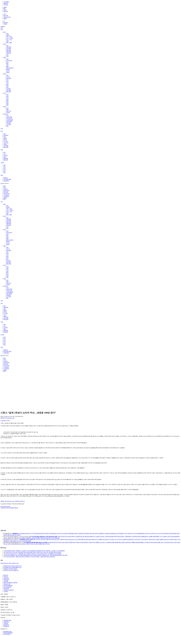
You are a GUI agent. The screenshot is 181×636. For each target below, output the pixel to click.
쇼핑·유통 (5, 145)
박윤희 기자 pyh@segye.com (7, 418)
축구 (4, 168)
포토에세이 (6, 180)
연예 (2, 149)
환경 (4, 186)
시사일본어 (6, 195)
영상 (2, 183)
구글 (4, 14)
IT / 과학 (5, 141)
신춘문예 (5, 623)
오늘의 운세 (6, 190)
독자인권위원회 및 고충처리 (10, 582)
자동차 (5, 144)
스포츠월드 (6, 1)
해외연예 (5, 159)
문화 (4, 73)
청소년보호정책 (7, 587)
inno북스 (5, 189)
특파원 (8, 69)
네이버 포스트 (6, 17)
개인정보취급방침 (7, 585)
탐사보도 (5, 22)
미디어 (8, 76)
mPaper (5, 7)
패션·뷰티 (8, 90)
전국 (4, 93)
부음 (7, 109)
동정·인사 (8, 111)
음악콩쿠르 (6, 624)
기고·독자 (8, 124)
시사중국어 (6, 196)
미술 (7, 81)
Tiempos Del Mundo (8, 632)
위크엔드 (8, 88)
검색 (2, 28)
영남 (7, 102)
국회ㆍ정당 (9, 36)
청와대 (8, 35)
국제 (4, 57)
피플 (4, 106)
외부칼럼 (8, 123)
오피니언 (5, 114)
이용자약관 (6, 588)
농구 (4, 169)
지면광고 (5, 576)
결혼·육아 (8, 91)
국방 (7, 41)
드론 (4, 187)
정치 (4, 32)
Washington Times (7, 631)
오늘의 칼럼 (9, 117)
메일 (4, 420)
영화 (4, 156)
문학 (7, 85)
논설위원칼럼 (9, 120)
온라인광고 (6, 578)
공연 (7, 79)
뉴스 (2, 29)
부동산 (5, 139)
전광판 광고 (6, 579)
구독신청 (5, 4)
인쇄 (2, 420)
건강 (7, 82)
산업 (4, 314)
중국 (7, 62)
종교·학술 (8, 78)
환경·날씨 (8, 50)
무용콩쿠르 (6, 626)
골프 (4, 172)
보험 (4, 136)
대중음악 (5, 158)
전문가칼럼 (9, 121)
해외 (7, 56)
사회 (4, 44)
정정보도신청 (6, 584)
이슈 (2, 128)
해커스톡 (5, 192)
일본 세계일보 (6, 634)
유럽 (7, 66)
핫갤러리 (5, 177)
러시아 (8, 70)
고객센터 (5, 591)
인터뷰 (8, 112)
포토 (2, 175)
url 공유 (7, 420)
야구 (4, 166)
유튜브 (5, 18)
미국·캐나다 (9, 60)
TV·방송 (5, 155)
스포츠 (2, 162)
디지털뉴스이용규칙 (8, 590)
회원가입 (5, 11)
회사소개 (5, 575)
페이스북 (5, 15)
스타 (4, 154)
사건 (7, 54)
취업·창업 (5, 147)
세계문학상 (6, 621)
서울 (7, 96)
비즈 (2, 131)
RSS (4, 8)
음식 (7, 87)
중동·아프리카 (9, 67)
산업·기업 (5, 142)
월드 (7, 126)
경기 (7, 97)
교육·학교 (8, 53)
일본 (7, 63)
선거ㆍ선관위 (9, 38)
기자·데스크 (9, 118)
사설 (7, 115)
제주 (7, 105)
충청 (7, 100)
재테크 (5, 138)
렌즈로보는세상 (7, 179)
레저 (7, 84)
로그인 (5, 10)
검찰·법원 (8, 47)
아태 (7, 64)
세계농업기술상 (7, 620)
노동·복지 (8, 48)
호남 (7, 103)
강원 (7, 99)
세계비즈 (5, 3)
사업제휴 (5, 581)
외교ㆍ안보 (9, 39)
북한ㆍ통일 (9, 42)
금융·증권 (5, 135)
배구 (4, 171)
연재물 (5, 24)
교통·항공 (8, 51)
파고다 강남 (6, 193)
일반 (7, 33)
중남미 (8, 72)
